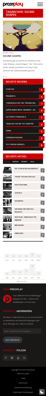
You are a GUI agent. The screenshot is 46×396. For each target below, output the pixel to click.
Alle (32, 161)
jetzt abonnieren (13, 340)
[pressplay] (13, 4)
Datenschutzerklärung (23, 387)
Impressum (23, 383)
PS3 (11, 53)
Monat (24, 161)
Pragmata (10, 96)
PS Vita (5, 53)
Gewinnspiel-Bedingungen (23, 392)
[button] (42, 392)
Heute (7, 161)
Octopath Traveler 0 (16, 117)
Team (23, 378)
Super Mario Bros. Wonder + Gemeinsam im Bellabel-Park (23, 110)
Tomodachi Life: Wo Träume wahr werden (23, 103)
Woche (15, 161)
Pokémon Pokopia (14, 137)
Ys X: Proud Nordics (15, 144)
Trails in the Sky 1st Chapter (20, 123)
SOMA (8, 130)
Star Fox (10, 89)
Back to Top (22, 281)
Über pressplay (23, 373)
